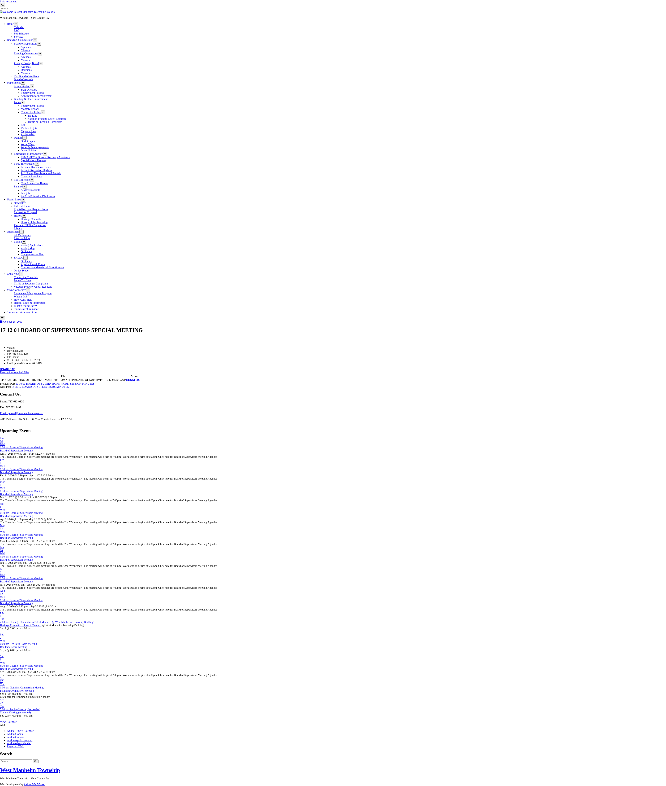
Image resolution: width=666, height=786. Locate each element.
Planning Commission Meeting (17, 690)
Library (18, 228)
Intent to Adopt (22, 238)
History (18, 215)
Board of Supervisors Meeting (16, 450)
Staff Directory (29, 89)
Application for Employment (36, 95)
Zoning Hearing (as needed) (15, 712)
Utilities (18, 137)
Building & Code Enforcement (31, 99)
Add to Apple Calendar (19, 740)
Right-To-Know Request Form (31, 209)
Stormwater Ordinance (26, 309)
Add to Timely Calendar (20, 730)
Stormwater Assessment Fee (22, 312)
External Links (22, 206)
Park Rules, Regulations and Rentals (41, 173)
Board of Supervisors (25, 43)
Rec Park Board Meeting (13, 647)
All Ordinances (22, 235)
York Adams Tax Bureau (34, 183)
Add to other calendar (19, 743)
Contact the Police (31, 112)
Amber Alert (28, 134)
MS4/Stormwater (16, 289)
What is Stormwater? (25, 305)
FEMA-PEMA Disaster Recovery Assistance (45, 157)
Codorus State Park (31, 176)
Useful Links (14, 199)
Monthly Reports (30, 108)
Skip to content (8, 1)
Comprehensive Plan (32, 254)
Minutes (25, 50)
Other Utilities (28, 150)
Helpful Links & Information (29, 302)
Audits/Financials (30, 189)
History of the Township (34, 222)
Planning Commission (26, 53)
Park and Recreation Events (36, 167)
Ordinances (13, 231)
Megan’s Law (28, 131)
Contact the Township (26, 277)
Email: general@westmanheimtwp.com (21, 413)
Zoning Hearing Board (26, 63)
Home (10, 23)
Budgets (25, 193)
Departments (14, 82)
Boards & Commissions (20, 39)
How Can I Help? (23, 299)
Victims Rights (29, 128)
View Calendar (8, 721)
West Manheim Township (30, 770)
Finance (18, 186)
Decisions (26, 69)
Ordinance (26, 251)
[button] (2, 724)
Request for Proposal (25, 212)
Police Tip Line (22, 280)
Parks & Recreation (24, 163)
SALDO (18, 257)
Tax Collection (22, 179)
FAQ (16, 30)
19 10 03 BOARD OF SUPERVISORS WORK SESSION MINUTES (55, 383)
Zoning (18, 241)
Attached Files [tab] (21, 372)
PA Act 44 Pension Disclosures (38, 196)
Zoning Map (28, 248)
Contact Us (13, 273)
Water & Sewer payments (35, 147)
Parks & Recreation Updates (36, 170)
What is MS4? (21, 296)
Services (18, 36)
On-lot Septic (28, 141)
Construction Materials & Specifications (42, 267)
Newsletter (20, 202)
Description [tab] (6, 372)
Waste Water (28, 144)
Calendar (19, 27)
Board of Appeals (23, 79)
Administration (22, 86)
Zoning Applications (32, 245)
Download (7, 369)
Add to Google (15, 733)
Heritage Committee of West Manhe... (20, 625)
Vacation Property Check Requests (47, 118)
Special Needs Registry (33, 160)
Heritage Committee (32, 219)
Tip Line (32, 115)
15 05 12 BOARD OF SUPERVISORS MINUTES (40, 386)
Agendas (26, 47)
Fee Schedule (21, 33)
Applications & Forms (33, 264)
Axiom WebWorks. (34, 784)
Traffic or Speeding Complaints (45, 121)
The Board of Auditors (26, 76)
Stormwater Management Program (33, 293)
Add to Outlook (15, 737)
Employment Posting (32, 92)
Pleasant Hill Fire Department (30, 225)
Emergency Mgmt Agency (28, 153)
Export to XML (15, 746)
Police (17, 102)
